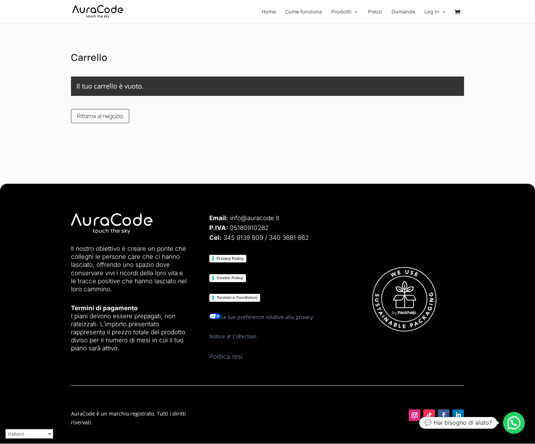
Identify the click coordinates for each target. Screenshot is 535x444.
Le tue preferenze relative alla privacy (267, 316)
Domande (403, 12)
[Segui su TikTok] (429, 415)
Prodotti (341, 12)
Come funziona (303, 12)
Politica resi (225, 356)
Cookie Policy (230, 277)
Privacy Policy (230, 258)
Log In (431, 12)
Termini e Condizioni (237, 297)
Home (269, 12)
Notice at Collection (233, 336)
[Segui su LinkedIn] (458, 415)
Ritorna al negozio (100, 116)
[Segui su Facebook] (443, 415)
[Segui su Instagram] (414, 415)
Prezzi (375, 12)
